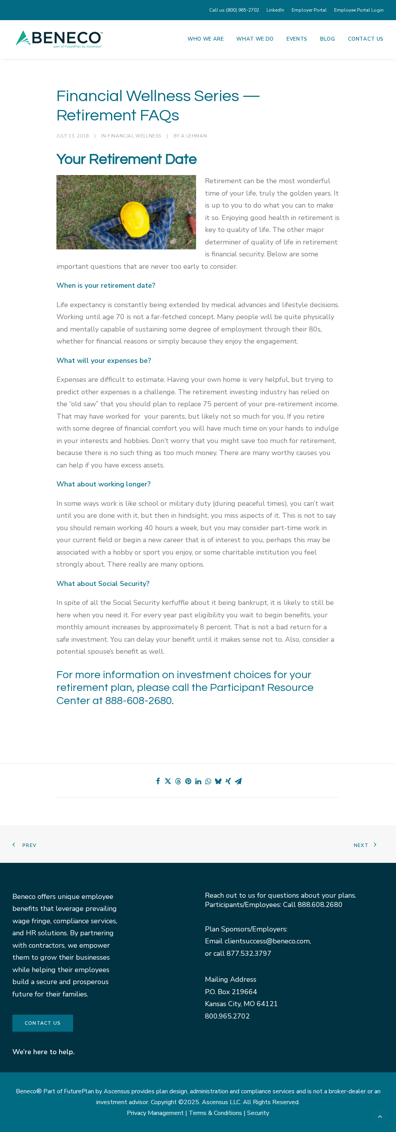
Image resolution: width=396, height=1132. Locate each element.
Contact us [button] (43, 1023)
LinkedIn (275, 10)
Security (258, 1113)
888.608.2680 (320, 904)
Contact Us (366, 39)
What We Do (255, 39)
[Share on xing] (228, 781)
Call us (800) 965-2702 (234, 10)
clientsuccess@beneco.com (267, 941)
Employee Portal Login (359, 10)
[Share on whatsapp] (208, 781)
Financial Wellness (134, 136)
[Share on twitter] (167, 781)
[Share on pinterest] (188, 781)
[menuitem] (235, 10)
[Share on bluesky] (218, 781)
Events (297, 39)
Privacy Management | (158, 1113)
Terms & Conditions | (218, 1113)
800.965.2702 (227, 1016)
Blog (327, 39)
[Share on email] (238, 781)
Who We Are (206, 39)
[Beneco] (59, 39)
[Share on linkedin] (198, 781)
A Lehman (194, 136)
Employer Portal (309, 10)
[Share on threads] (178, 781)
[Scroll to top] (380, 1115)
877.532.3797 (249, 953)
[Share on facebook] (157, 781)
